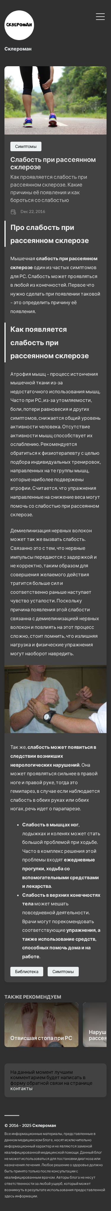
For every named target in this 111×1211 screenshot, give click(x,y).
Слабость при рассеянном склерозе (53, 163)
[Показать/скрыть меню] (100, 16)
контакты (21, 1088)
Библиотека (26, 971)
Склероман (17, 48)
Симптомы (26, 146)
